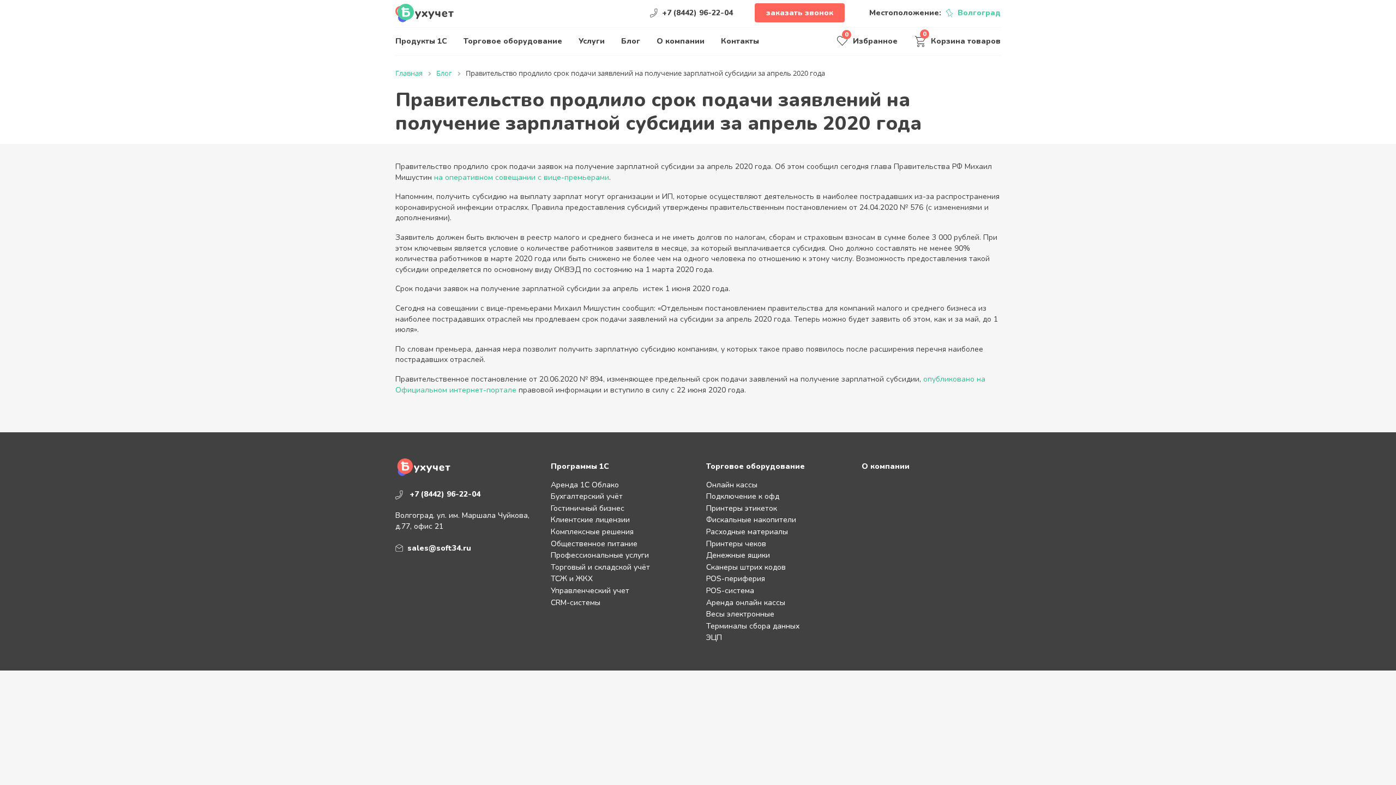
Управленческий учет (590, 590)
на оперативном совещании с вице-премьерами (521, 177)
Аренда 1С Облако (585, 485)
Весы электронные (740, 614)
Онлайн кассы (731, 485)
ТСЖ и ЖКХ (572, 578)
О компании (681, 41)
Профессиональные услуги (600, 555)
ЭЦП (714, 637)
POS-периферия (735, 578)
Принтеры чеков (736, 544)
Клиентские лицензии (590, 520)
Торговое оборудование (513, 41)
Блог (630, 41)
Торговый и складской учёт (600, 567)
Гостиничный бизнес (587, 508)
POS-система (730, 590)
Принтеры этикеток (741, 508)
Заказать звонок (799, 13)
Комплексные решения (592, 532)
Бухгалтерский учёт (587, 496)
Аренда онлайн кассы (745, 602)
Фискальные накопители (751, 520)
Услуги (592, 41)
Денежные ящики (738, 555)
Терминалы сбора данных (752, 626)
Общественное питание (594, 544)
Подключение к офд (742, 496)
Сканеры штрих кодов (746, 567)
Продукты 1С (421, 41)
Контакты (740, 41)
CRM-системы (575, 602)
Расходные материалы (747, 532)
